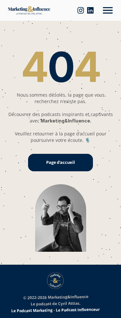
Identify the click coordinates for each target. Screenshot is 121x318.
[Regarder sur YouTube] (65, 10)
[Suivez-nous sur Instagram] (83, 10)
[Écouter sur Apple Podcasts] (55, 10)
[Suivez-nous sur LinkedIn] (93, 10)
